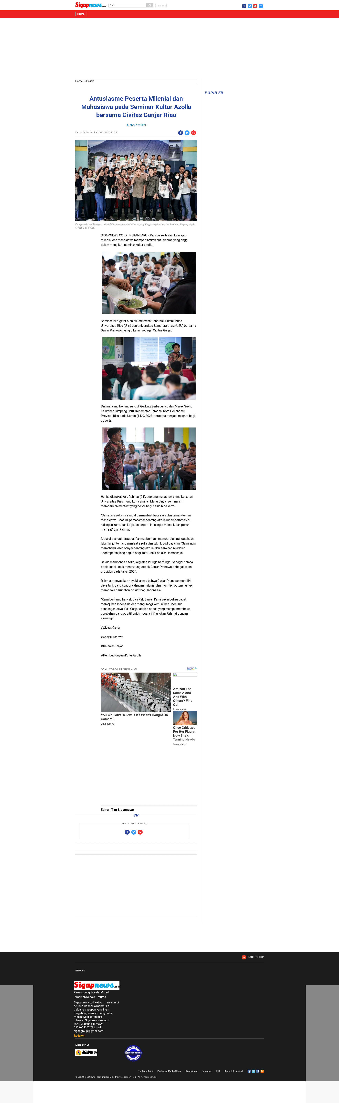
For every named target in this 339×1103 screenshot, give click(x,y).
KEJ (218, 1071)
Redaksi (79, 1035)
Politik (90, 81)
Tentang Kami (145, 1071)
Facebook (249, 1071)
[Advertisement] (169, 49)
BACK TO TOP (256, 957)
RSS (262, 1071)
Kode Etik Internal (233, 1071)
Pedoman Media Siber (169, 1071)
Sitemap (257, 1071)
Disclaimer (191, 1071)
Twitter (253, 1071)
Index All (162, 5)
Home (81, 14)
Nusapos (206, 1071)
